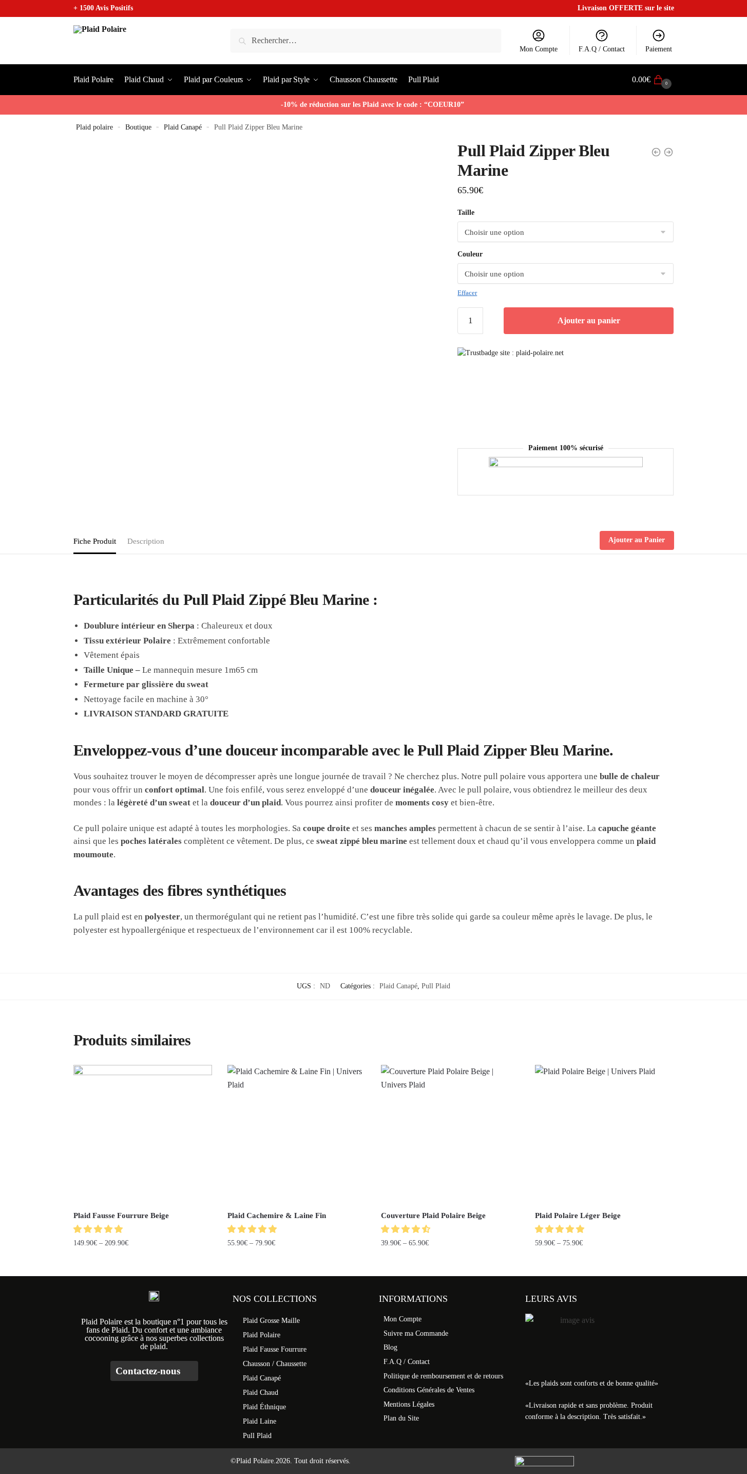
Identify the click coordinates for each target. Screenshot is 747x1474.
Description (145, 541)
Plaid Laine (259, 1421)
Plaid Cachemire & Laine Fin (276, 1215)
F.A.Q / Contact (602, 49)
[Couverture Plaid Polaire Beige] (450, 1134)
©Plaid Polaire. (253, 1461)
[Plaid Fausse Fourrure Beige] (142, 1134)
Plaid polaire (94, 127)
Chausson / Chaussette (275, 1364)
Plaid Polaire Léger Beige (578, 1215)
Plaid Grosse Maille (271, 1320)
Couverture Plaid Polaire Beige (433, 1215)
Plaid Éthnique (264, 1407)
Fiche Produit (94, 541)
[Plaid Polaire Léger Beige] (604, 1134)
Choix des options (142, 1264)
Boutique (138, 127)
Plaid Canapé (183, 127)
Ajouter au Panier (636, 540)
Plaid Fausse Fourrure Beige (121, 1215)
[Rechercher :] (366, 40)
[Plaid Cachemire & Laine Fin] (296, 1134)
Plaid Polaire (261, 1335)
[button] (99, 1229)
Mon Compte (539, 49)
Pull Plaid (436, 986)
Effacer (467, 293)
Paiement (658, 49)
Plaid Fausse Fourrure (275, 1349)
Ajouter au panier (589, 320)
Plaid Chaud (260, 1392)
